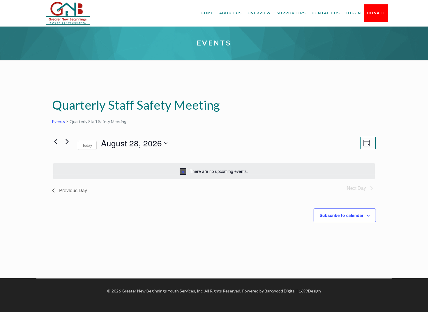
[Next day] (66, 141)
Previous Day (73, 190)
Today (87, 145)
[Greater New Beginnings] (68, 13)
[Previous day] (55, 141)
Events (58, 121)
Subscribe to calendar (341, 215)
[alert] (214, 171)
